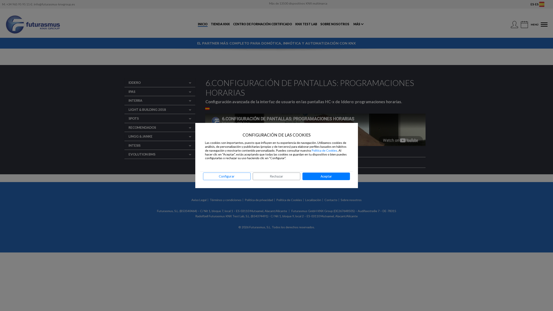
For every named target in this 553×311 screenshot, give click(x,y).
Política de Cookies (324, 150)
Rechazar (276, 176)
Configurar (227, 176)
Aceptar (326, 176)
